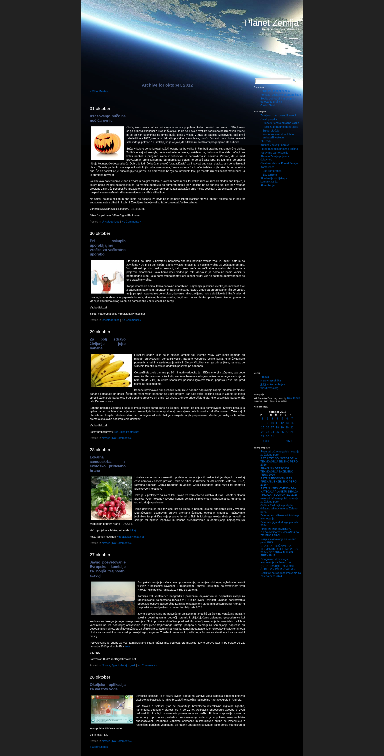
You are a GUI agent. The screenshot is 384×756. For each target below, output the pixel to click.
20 (287, 427)
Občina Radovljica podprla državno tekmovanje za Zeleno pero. (279, 508)
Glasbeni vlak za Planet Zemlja (279, 163)
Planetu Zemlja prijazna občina (279, 148)
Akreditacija (267, 185)
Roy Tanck (293, 398)
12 (282, 423)
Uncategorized (111, 221)
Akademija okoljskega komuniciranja (273, 180)
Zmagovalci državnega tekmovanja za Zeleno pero (276, 561)
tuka (127, 646)
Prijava (264, 376)
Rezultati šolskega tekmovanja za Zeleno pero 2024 (280, 575)
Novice (106, 438)
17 (272, 427)
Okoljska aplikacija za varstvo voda (108, 687)
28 (292, 432)
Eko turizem (270, 174)
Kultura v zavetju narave (275, 145)
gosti (133, 665)
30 (267, 436)
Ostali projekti (268, 119)
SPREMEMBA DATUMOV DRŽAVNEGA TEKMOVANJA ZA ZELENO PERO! (279, 532)
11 (277, 423)
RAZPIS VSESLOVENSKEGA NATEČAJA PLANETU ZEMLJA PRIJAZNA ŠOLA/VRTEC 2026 (279, 491)
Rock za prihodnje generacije (280, 126)
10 (272, 423)
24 (272, 432)
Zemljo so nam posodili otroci (278, 115)
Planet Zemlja (272, 23)
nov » (289, 440)
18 (277, 427)
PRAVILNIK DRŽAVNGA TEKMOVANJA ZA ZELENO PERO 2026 (276, 471)
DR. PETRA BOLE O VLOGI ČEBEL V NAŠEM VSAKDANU (279, 568)
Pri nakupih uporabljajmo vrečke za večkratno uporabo (108, 247)
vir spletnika (270, 380)
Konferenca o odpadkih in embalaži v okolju (278, 136)
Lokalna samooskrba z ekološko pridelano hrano (108, 464)
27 (287, 432)
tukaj (133, 530)
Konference (267, 167)
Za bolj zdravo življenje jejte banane (108, 343)
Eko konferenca (272, 170)
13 (287, 423)
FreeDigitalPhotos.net (126, 432)
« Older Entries (99, 91)
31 (272, 436)
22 (262, 432)
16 (267, 427)
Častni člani (267, 105)
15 (262, 427)
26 (282, 432)
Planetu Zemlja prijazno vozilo (281, 123)
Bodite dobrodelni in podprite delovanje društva (278, 100)
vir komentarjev (272, 384)
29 (262, 436)
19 (282, 427)
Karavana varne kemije (274, 152)
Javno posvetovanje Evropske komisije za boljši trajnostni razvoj (108, 569)
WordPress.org (269, 388)
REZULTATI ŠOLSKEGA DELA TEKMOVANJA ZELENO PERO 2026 (279, 461)
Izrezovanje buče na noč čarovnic (108, 118)
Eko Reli (265, 141)
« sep (265, 440)
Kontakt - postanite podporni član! (280, 94)
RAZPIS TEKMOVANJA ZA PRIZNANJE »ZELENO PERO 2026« (278, 481)
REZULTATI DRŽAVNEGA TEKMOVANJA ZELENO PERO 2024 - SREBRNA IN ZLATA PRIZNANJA (279, 551)
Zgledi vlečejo (120, 665)
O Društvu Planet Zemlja (275, 91)
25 (277, 432)
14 (292, 423)
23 (267, 432)
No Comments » (131, 221)
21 (292, 427)
